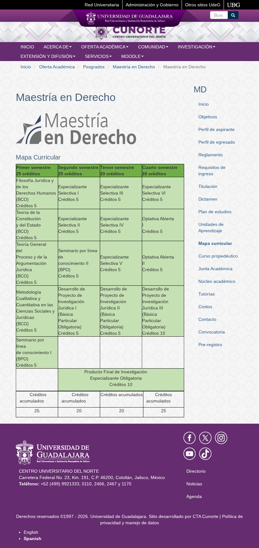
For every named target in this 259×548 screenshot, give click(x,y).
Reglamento (210, 154)
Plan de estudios (215, 211)
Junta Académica (215, 268)
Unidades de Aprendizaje (211, 227)
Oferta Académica (57, 66)
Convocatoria (211, 331)
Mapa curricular (215, 243)
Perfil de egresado (216, 142)
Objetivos (207, 116)
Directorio (196, 471)
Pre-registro (210, 344)
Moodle (131, 56)
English (31, 532)
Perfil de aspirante (216, 129)
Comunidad (151, 46)
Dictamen (207, 199)
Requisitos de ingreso (212, 170)
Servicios (97, 56)
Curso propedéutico (218, 255)
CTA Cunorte (205, 516)
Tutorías (206, 293)
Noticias (194, 483)
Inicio (27, 46)
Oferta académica (103, 46)
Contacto (207, 319)
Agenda (194, 496)
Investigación (195, 46)
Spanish (32, 538)
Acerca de (56, 46)
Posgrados (94, 66)
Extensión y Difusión (46, 56)
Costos (205, 306)
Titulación (207, 186)
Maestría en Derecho (134, 66)
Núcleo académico (216, 281)
